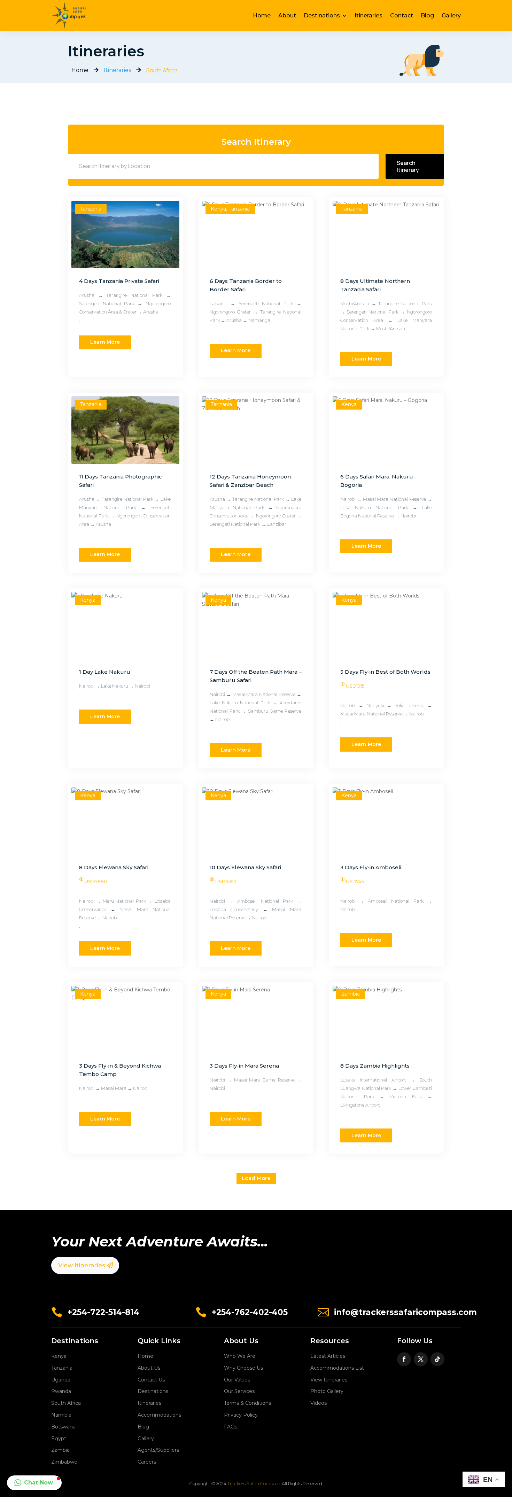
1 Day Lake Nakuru (104, 671)
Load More (256, 1178)
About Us (149, 1368)
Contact (401, 15)
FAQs (230, 1427)
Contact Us (151, 1380)
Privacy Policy (241, 1415)
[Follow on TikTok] (437, 1359)
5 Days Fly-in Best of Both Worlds (385, 671)
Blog (427, 15)
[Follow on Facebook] (404, 1359)
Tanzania (61, 1368)
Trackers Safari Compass (253, 1483)
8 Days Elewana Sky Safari (113, 867)
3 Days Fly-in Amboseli (370, 867)
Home (262, 15)
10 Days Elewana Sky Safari (245, 867)
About (287, 15)
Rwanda (61, 1391)
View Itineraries (81, 1265)
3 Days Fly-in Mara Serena (244, 1065)
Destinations (322, 15)
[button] (34, 1482)
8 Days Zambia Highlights (375, 1065)
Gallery (451, 15)
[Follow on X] (421, 1359)
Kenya (59, 1356)
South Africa (66, 1403)
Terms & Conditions (247, 1403)
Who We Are (239, 1356)
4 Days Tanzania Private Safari (119, 281)
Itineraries (368, 15)
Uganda (60, 1380)
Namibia (61, 1415)
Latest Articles (327, 1356)
